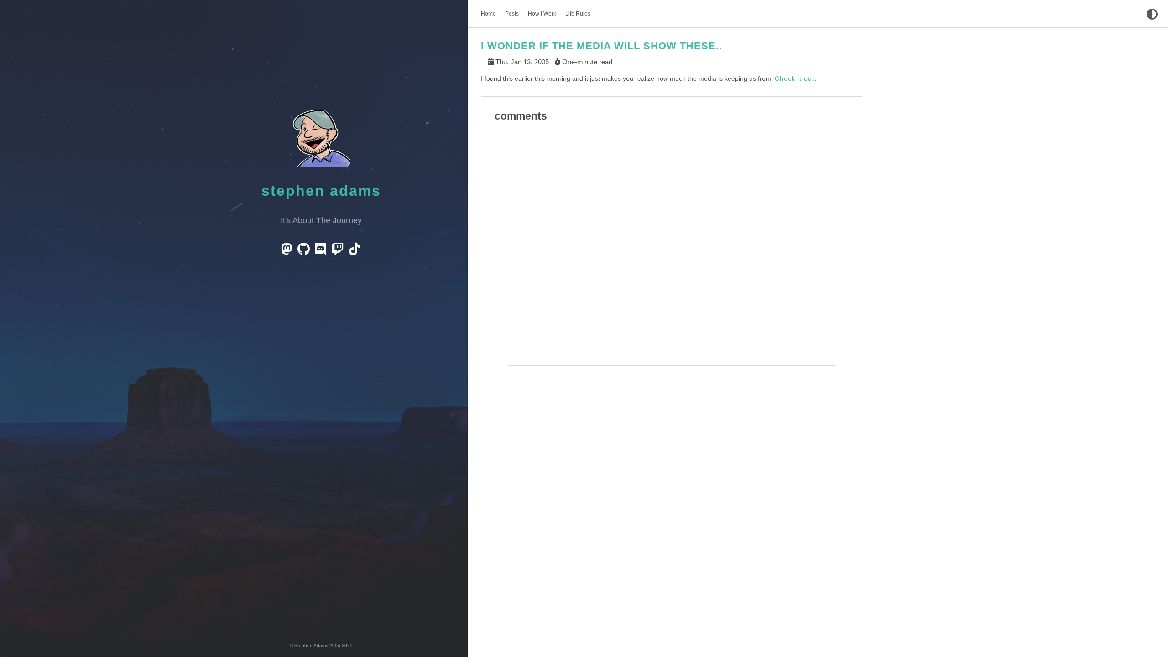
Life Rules (577, 13)
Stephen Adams (321, 190)
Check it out (794, 78)
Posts (512, 13)
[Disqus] (671, 250)
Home (488, 13)
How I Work (542, 13)
